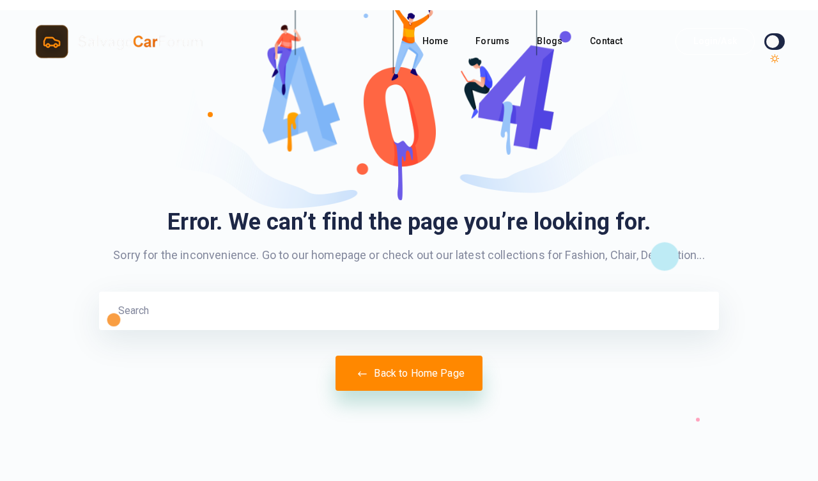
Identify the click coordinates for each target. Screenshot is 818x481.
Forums (493, 41)
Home (436, 41)
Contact (607, 41)
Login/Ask (714, 41)
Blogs (550, 41)
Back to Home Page (418, 373)
